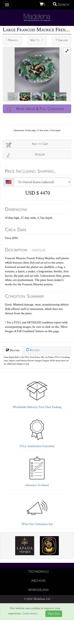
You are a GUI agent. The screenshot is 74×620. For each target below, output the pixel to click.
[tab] (37, 392)
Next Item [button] (36, 40)
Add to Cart (40, 143)
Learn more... (30, 614)
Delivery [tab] (14, 350)
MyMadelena (38, 590)
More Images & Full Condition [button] (40, 109)
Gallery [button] (63, 40)
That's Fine (54, 613)
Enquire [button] (40, 154)
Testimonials (38, 571)
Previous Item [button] (15, 40)
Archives (38, 580)
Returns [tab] (34, 350)
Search (63, 4)
